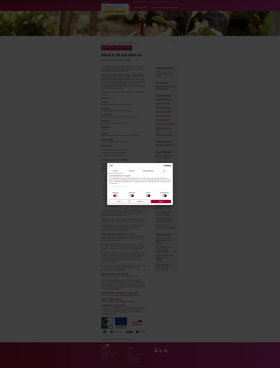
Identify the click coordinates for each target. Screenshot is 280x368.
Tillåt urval (140, 201)
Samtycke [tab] (115, 170)
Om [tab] (165, 170)
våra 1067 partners (117, 178)
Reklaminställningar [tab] (148, 170)
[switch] (132, 196)
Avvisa (119, 201)
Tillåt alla (161, 201)
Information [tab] (132, 170)
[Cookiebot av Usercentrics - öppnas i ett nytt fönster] (164, 166)
